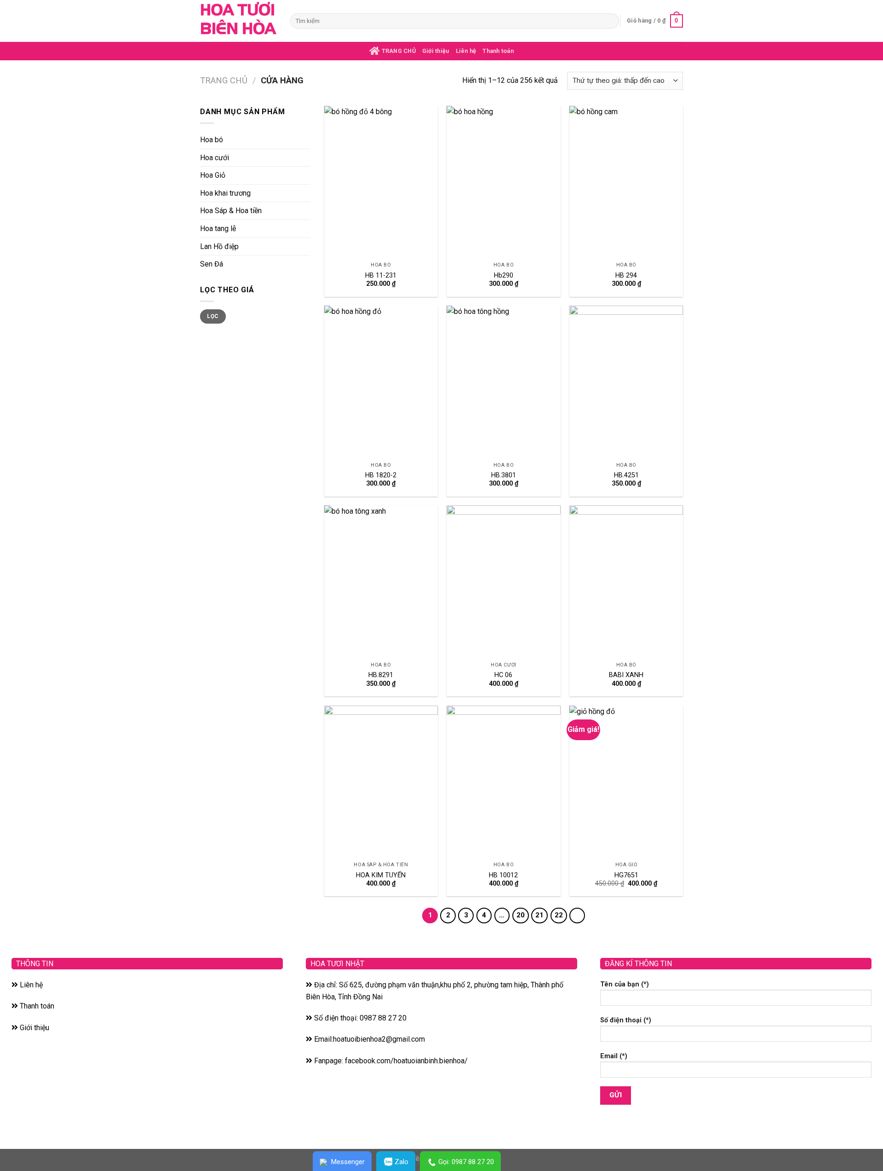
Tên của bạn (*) (624, 984)
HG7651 (626, 875)
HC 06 (503, 675)
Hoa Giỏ (212, 175)
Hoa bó (211, 139)
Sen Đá (211, 264)
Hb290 (503, 275)
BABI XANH (626, 675)
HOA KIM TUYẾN (381, 875)
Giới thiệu (435, 50)
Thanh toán (498, 50)
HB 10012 (503, 875)
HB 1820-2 (380, 475)
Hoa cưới (214, 157)
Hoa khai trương (225, 193)
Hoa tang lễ (218, 228)
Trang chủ (223, 80)
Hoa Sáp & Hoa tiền (231, 210)
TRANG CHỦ (398, 50)
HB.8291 (380, 675)
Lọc (212, 316)
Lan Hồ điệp (219, 246)
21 (539, 915)
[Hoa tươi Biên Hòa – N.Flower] (238, 21)
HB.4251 (626, 475)
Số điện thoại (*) (625, 1020)
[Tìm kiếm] (610, 21)
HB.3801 (503, 475)
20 (520, 915)
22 (559, 915)
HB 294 (626, 275)
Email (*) (613, 1056)
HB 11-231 (380, 275)
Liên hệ (466, 50)
